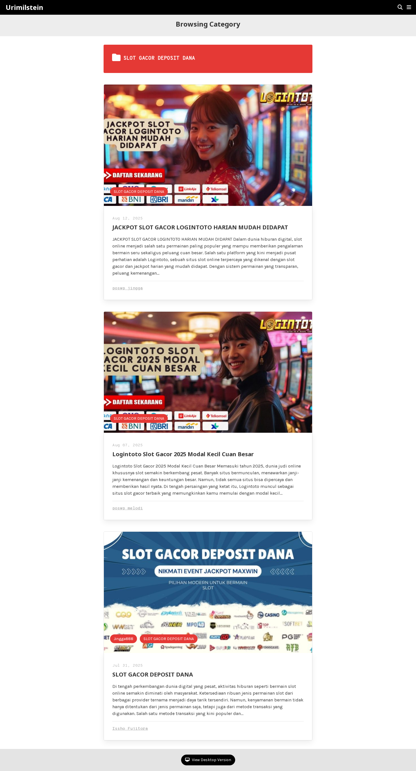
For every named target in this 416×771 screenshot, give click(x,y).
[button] (409, 7)
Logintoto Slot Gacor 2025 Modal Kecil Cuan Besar (183, 454)
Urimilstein (24, 7)
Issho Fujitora (130, 728)
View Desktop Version (211, 759)
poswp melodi (127, 508)
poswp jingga (127, 288)
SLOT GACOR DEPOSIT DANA (139, 191)
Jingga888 (123, 638)
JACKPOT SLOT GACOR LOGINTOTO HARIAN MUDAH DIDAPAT (200, 227)
